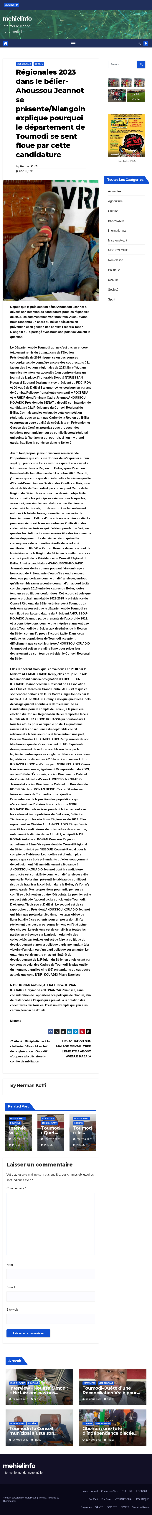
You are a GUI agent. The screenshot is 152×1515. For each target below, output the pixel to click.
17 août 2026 (94, 1399)
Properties (86, 1507)
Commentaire (16, 1188)
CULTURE (127, 1491)
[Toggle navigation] (73, 43)
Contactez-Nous (109, 1491)
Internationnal (117, 230)
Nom (9, 1264)
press (16, 1145)
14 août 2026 (21, 1440)
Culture (113, 211)
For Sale (105, 1499)
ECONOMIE (116, 220)
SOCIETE (112, 1507)
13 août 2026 (94, 1440)
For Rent (93, 1499)
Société (39, 64)
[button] (139, 43)
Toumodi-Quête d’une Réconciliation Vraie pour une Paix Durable (109, 1392)
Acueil (94, 1491)
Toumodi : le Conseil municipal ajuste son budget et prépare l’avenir (38, 1433)
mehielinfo (17, 18)
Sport (111, 299)
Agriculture (115, 201)
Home (85, 1491)
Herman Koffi (28, 166)
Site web (12, 1309)
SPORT (125, 1507)
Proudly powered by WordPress (20, 1497)
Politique (15, 1123)
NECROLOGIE (118, 250)
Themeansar (9, 1501)
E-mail (10, 1287)
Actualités (48, 1118)
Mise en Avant (24, 64)
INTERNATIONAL (123, 1499)
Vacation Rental (140, 1507)
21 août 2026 (21, 1399)
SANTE (113, 279)
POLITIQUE (142, 1499)
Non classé (115, 260)
